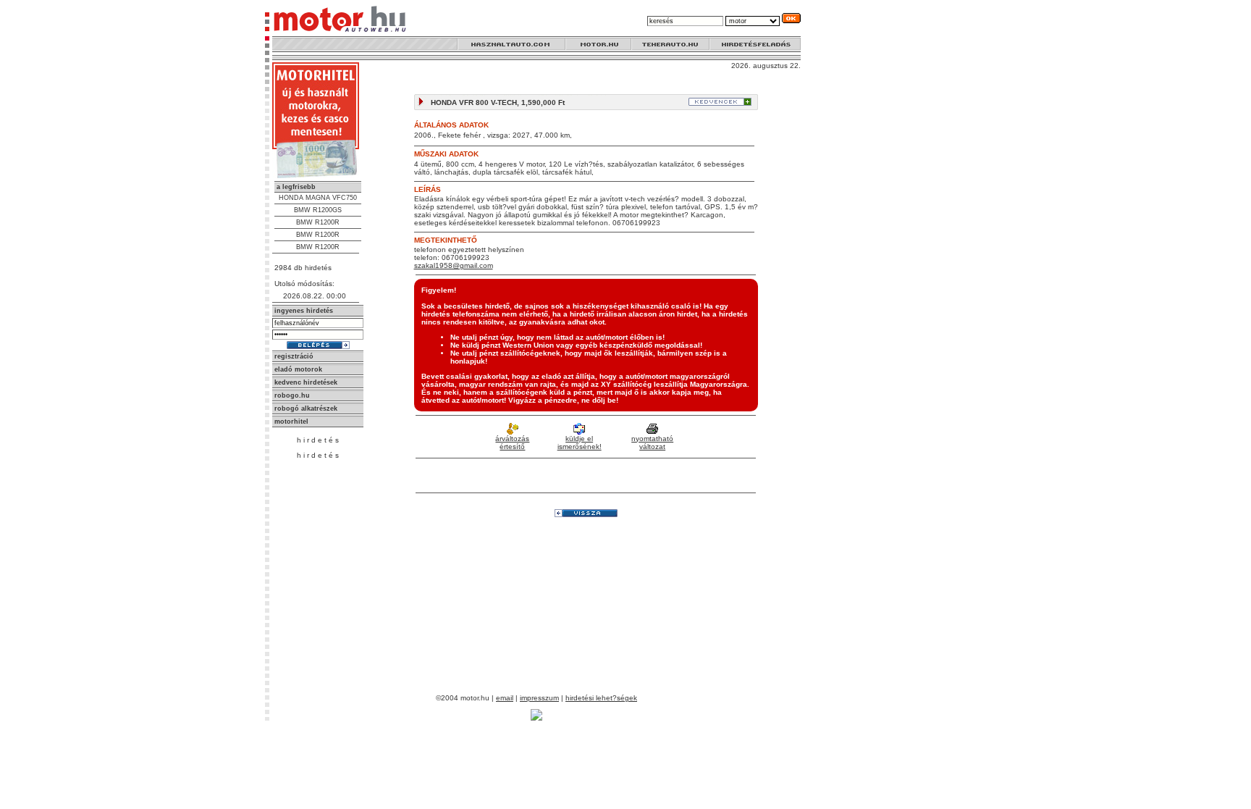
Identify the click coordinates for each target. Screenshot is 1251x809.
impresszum (539, 698)
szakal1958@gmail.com (453, 265)
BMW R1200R (318, 222)
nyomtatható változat (652, 442)
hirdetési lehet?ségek (601, 698)
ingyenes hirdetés (303, 310)
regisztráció (293, 356)
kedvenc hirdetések (305, 382)
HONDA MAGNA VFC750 (318, 197)
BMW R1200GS (318, 210)
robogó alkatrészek (305, 408)
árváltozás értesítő (512, 442)
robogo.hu (292, 395)
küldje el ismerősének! (579, 442)
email (504, 698)
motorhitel (291, 421)
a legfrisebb (296, 186)
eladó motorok (298, 369)
